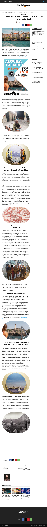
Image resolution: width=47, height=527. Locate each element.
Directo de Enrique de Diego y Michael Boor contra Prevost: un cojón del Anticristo (16, 497)
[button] (42, 9)
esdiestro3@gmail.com (26, 517)
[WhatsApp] (31, 25)
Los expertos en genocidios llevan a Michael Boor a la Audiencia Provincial (38, 68)
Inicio (3, 12)
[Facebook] (23, 25)
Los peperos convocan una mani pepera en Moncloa (37, 73)
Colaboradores (24, 493)
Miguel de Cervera (15, 475)
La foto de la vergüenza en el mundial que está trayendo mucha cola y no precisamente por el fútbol (25, 497)
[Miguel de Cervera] (17, 22)
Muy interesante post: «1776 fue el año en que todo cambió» (37, 63)
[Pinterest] (28, 25)
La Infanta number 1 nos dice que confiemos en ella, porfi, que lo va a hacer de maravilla (23, 468)
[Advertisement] (16, 444)
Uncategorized (7, 12)
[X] (44, 1)
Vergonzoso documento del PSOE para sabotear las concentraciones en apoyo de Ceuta (38, 39)
